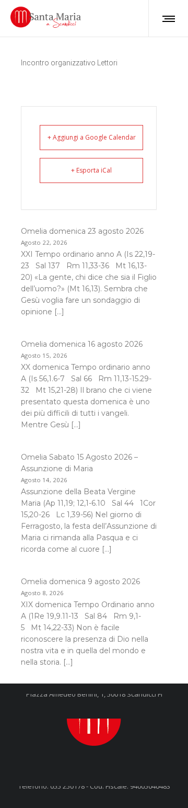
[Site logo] (47, 18)
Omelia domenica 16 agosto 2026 (82, 344)
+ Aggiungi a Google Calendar (92, 137)
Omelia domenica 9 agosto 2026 (80, 581)
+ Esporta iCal (91, 170)
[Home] (94, 718)
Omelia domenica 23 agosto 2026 (82, 231)
